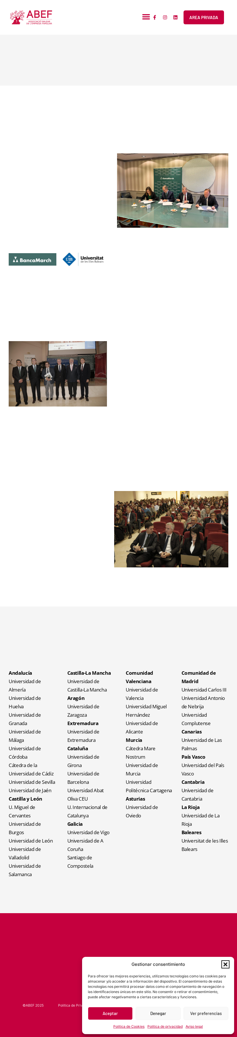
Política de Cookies (129, 1026)
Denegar (158, 1013)
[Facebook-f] (154, 17)
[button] (225, 964)
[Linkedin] (175, 17)
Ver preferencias (206, 1013)
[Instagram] (165, 17)
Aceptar (110, 1013)
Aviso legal (194, 1026)
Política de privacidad (165, 1026)
